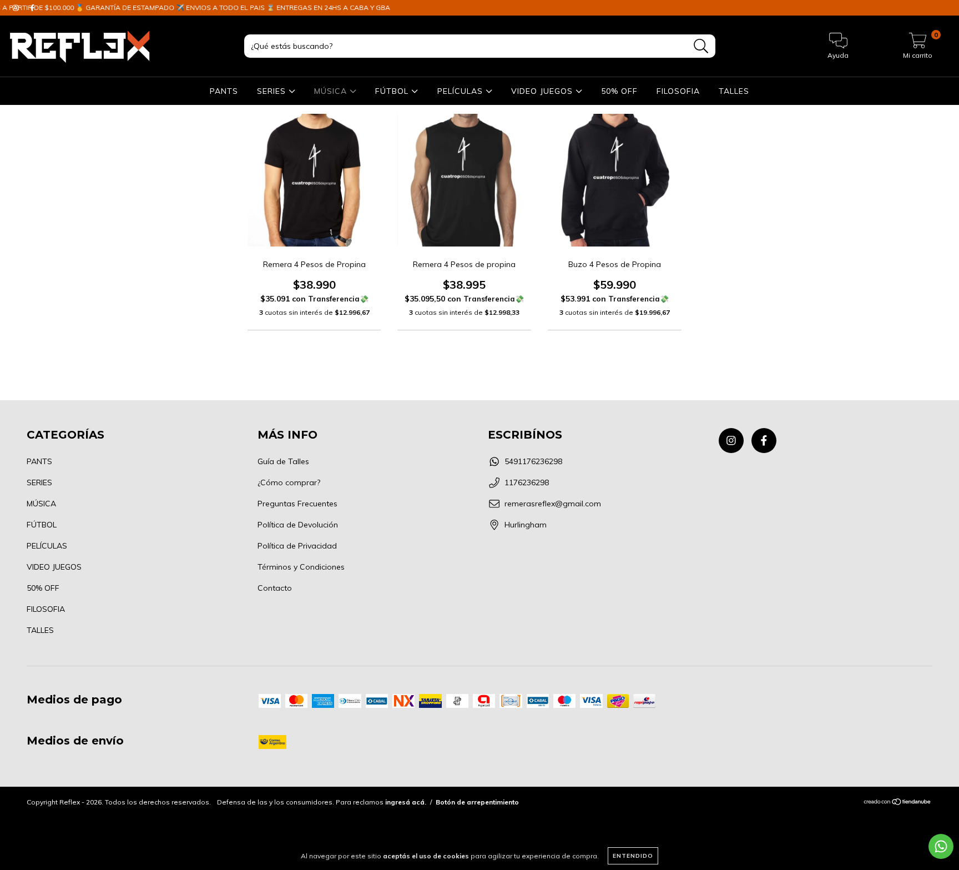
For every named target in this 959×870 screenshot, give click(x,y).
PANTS (224, 91)
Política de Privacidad (297, 546)
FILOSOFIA (678, 91)
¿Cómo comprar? (289, 482)
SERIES (273, 91)
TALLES (734, 91)
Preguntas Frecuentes (297, 504)
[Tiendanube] (897, 803)
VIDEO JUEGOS (543, 91)
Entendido (633, 855)
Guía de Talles (283, 461)
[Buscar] (701, 46)
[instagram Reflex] (731, 440)
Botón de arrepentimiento (477, 802)
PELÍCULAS (461, 91)
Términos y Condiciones (301, 567)
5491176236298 (533, 461)
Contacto (275, 588)
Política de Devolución (298, 525)
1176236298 (526, 482)
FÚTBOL (393, 91)
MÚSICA (332, 91)
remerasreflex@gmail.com (552, 504)
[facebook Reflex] (763, 440)
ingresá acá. (405, 802)
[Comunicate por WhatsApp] (940, 846)
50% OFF (619, 91)
